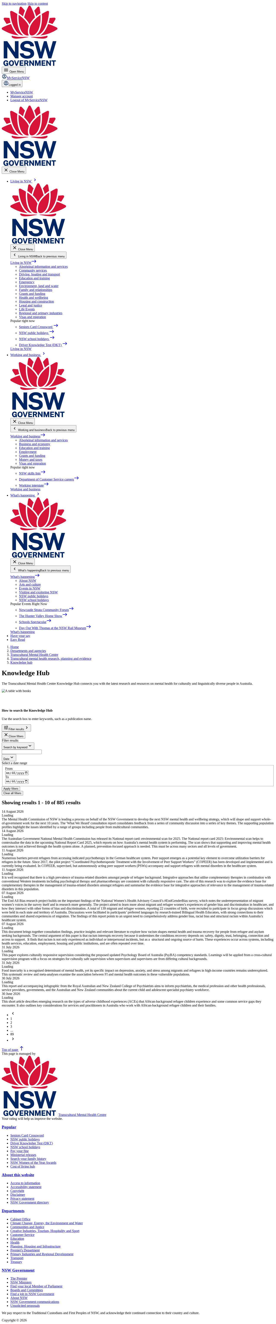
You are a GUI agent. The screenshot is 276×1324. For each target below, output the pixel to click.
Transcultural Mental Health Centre (82, 1115)
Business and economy (34, 444)
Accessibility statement (25, 1187)
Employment (27, 452)
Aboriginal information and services (43, 266)
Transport (16, 1258)
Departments (13, 1211)
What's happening (25, 577)
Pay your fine (19, 1151)
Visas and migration (32, 317)
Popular (9, 1127)
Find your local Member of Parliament (36, 1286)
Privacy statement (22, 1198)
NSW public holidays (33, 596)
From (9, 768)
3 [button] (11, 1026)
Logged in (15, 84)
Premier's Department (25, 1250)
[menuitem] (21, 92)
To (7, 777)
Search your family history (28, 1159)
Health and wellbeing (33, 297)
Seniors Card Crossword (27, 1135)
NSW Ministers (20, 1282)
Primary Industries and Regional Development (41, 1254)
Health (14, 1242)
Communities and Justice (27, 1227)
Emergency (26, 282)
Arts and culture (30, 584)
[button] (13, 1015)
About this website (18, 1175)
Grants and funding (32, 294)
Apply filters (10, 788)
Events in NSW (29, 588)
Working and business (27, 436)
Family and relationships (35, 290)
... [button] (11, 1030)
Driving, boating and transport (39, 274)
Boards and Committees (26, 1290)
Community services (33, 270)
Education (17, 1238)
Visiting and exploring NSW (38, 592)
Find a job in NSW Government (32, 1294)
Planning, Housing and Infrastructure (35, 1246)
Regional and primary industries (40, 313)
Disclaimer (17, 1194)
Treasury (16, 1262)
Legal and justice (30, 305)
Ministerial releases (23, 1155)
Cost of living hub (22, 1166)
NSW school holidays (34, 600)
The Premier (18, 1278)
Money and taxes (30, 459)
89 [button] (12, 1034)
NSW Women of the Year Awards (33, 1162)
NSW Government (18, 1270)
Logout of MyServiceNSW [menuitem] (28, 100)
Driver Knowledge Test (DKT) (31, 1143)
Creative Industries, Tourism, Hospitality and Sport (44, 1231)
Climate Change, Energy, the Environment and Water (46, 1223)
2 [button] (11, 1022)
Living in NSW (23, 262)
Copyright (17, 1191)
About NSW (27, 580)
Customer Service (22, 1235)
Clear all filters (12, 793)
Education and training (34, 278)
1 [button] (11, 1019)
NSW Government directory (29, 1202)
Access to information (25, 1183)
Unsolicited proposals (25, 1305)
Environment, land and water (38, 286)
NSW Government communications (34, 1302)
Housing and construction (36, 301)
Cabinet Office (20, 1219)
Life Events (27, 309)
